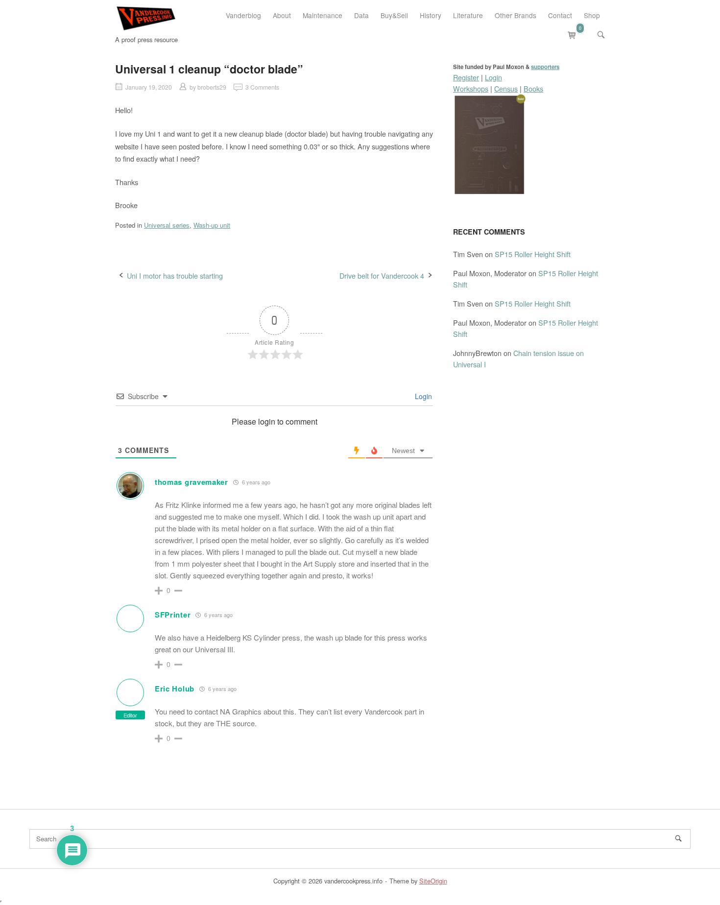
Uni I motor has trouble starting (175, 275)
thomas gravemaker (191, 481)
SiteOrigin (433, 880)
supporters (545, 67)
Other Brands (515, 15)
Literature (468, 15)
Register (466, 77)
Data (361, 15)
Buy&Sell (394, 15)
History (430, 15)
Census (506, 88)
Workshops (470, 88)
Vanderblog (243, 15)
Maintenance (322, 15)
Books (533, 88)
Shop (592, 15)
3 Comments (262, 87)
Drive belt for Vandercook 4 (381, 275)
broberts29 (211, 87)
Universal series (167, 225)
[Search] (678, 838)
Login (422, 396)
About (282, 15)
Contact (560, 15)
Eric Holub (174, 688)
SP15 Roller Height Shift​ (533, 254)
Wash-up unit (211, 225)
